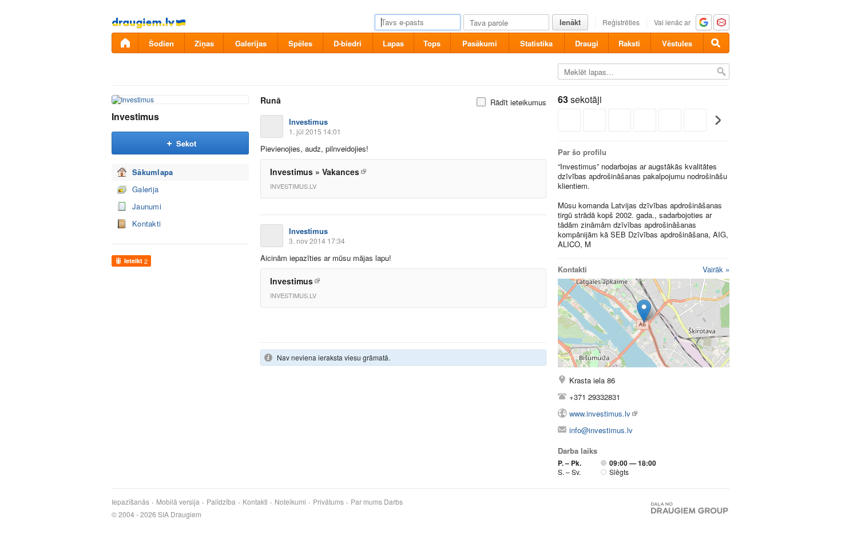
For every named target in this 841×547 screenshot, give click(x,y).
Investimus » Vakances (314, 171)
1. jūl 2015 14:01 (315, 131)
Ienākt (570, 22)
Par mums (366, 501)
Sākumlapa (152, 172)
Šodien (161, 43)
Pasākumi (479, 43)
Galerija (145, 189)
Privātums (328, 501)
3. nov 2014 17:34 (317, 240)
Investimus (135, 116)
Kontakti (146, 223)
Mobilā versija (178, 501)
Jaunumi (146, 206)
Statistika (536, 43)
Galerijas (251, 43)
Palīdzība (221, 501)
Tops (432, 43)
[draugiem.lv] (125, 43)
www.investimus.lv (599, 413)
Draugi (586, 43)
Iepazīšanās (130, 501)
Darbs (393, 501)
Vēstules (677, 43)
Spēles (300, 43)
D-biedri (348, 43)
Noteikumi (290, 501)
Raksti (629, 43)
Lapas (393, 43)
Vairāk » (716, 269)
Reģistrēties (621, 22)
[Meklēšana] (716, 43)
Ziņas (204, 43)
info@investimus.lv (601, 430)
